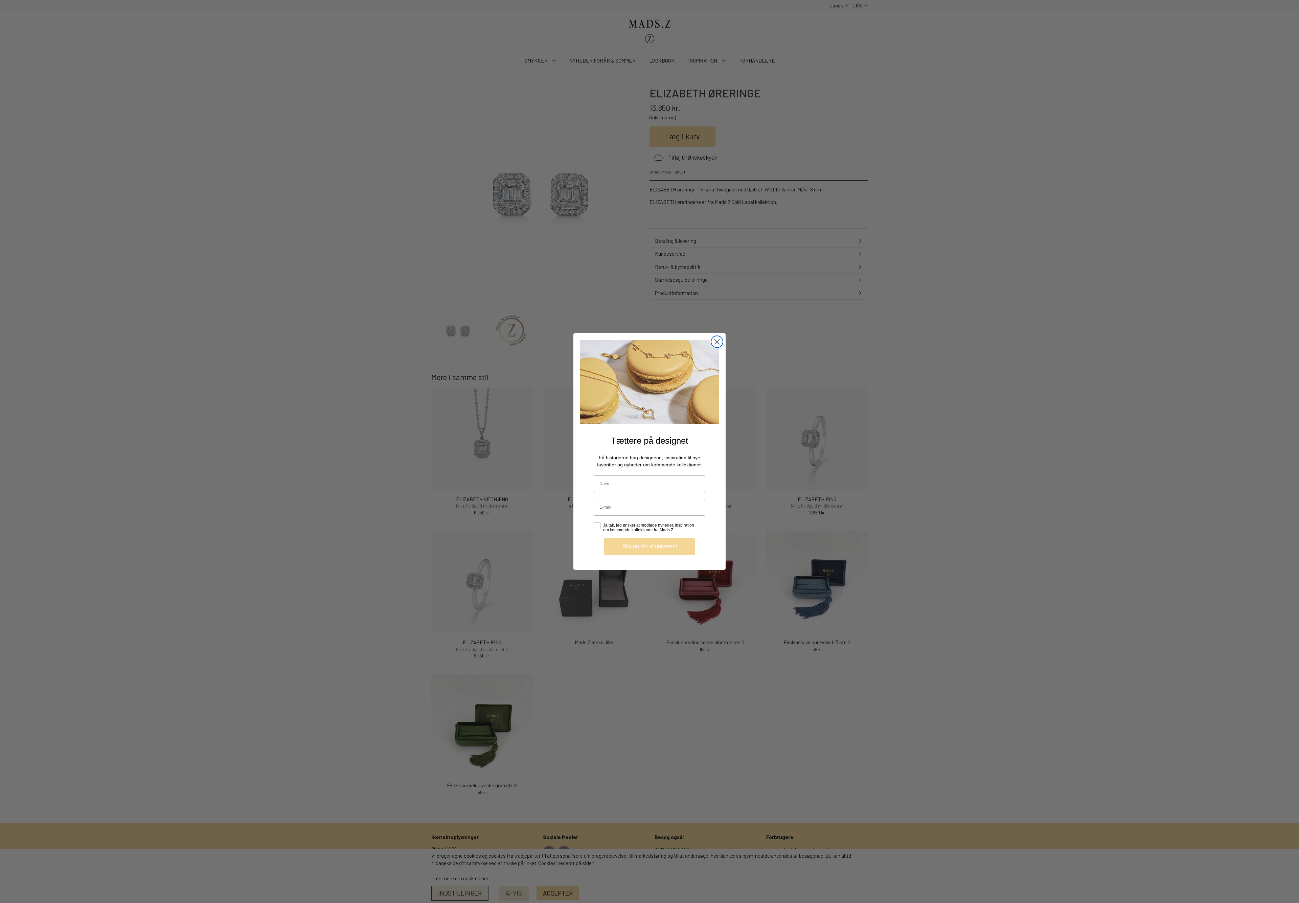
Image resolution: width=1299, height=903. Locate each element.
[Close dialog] (717, 342)
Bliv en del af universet (649, 546)
